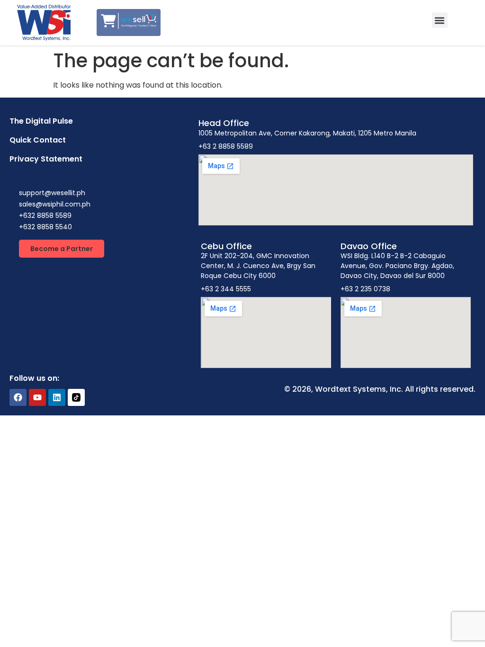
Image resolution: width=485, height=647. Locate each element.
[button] (440, 20)
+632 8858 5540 (45, 227)
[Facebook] (18, 397)
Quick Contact (37, 140)
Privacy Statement (45, 158)
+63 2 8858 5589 (225, 146)
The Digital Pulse (41, 121)
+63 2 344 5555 (226, 289)
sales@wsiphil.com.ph (54, 204)
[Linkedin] (56, 397)
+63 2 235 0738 (365, 289)
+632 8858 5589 (45, 215)
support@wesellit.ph (52, 193)
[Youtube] (37, 397)
